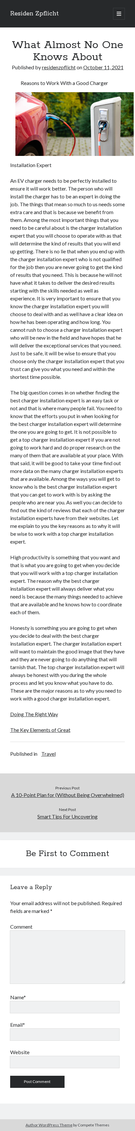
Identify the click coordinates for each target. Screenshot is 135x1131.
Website (19, 1052)
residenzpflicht (59, 67)
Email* (17, 1024)
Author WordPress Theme (49, 1125)
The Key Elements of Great (40, 730)
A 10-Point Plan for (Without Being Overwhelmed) (67, 795)
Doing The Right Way (34, 714)
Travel (48, 754)
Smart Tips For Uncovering (67, 816)
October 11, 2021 (103, 67)
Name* (18, 997)
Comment (21, 926)
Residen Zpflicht (34, 14)
